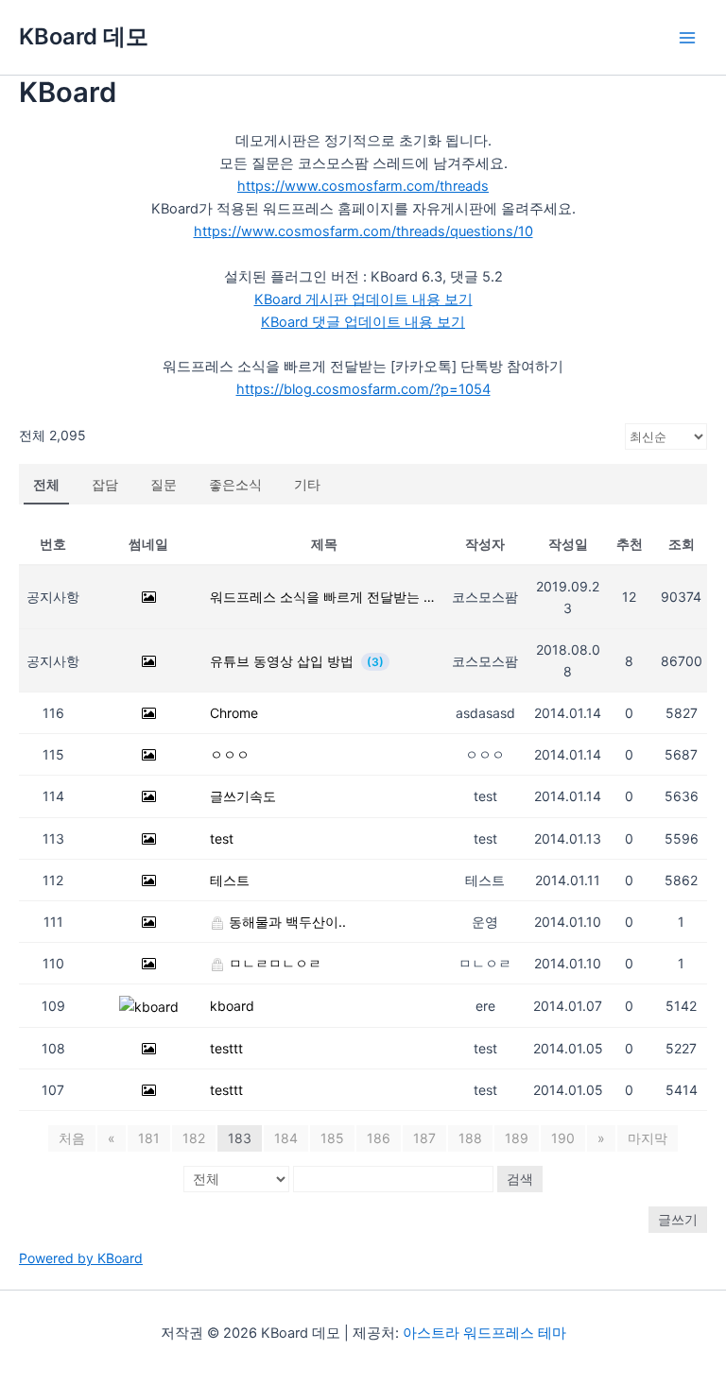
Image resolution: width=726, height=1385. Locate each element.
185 (332, 1138)
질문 (163, 484)
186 (378, 1138)
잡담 (105, 484)
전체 (46, 484)
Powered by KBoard (81, 1258)
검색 (520, 1179)
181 (149, 1138)
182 (193, 1138)
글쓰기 (678, 1219)
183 (239, 1138)
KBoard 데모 (83, 36)
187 (424, 1138)
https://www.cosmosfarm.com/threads (363, 186)
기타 (307, 484)
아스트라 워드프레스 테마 (484, 1333)
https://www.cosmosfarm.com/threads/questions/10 (363, 231)
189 (516, 1138)
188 (470, 1138)
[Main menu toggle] (687, 38)
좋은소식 (235, 484)
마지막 (647, 1138)
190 (563, 1138)
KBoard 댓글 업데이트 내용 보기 (363, 322)
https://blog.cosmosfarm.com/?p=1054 (363, 389)
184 (286, 1138)
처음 (72, 1138)
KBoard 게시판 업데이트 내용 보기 (363, 299)
